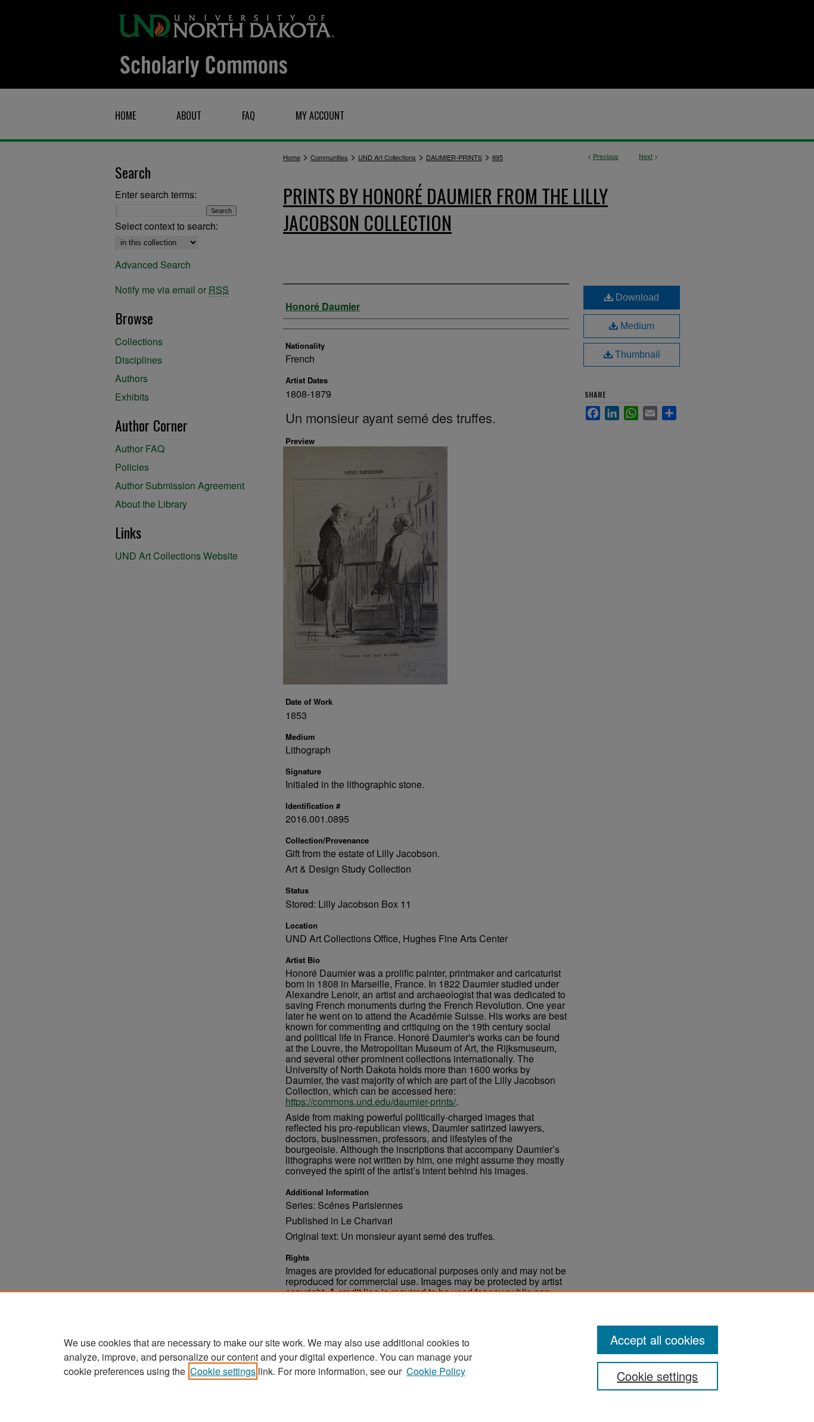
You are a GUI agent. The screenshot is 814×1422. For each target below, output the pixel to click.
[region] (407, 1356)
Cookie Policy (435, 1371)
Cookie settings (223, 1371)
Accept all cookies (657, 1339)
